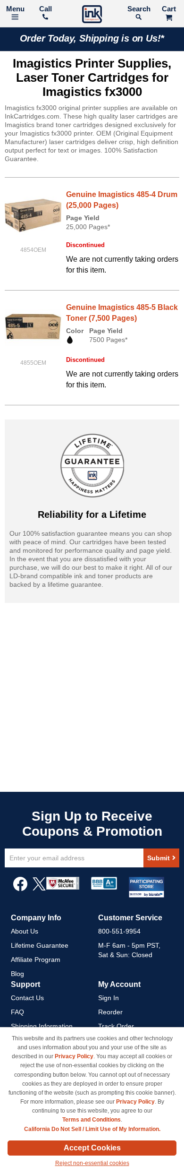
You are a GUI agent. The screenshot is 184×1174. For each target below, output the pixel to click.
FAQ (17, 1012)
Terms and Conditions (91, 1119)
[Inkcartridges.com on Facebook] (20, 888)
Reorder (110, 1012)
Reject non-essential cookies (92, 1163)
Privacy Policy (74, 1056)
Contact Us (27, 998)
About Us (24, 931)
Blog (17, 973)
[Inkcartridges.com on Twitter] (39, 888)
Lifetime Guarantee (39, 945)
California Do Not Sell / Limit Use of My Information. (92, 1129)
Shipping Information (42, 1026)
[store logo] (92, 15)
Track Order (116, 1026)
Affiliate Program (35, 959)
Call (45, 9)
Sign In (108, 998)
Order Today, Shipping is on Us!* (92, 38)
